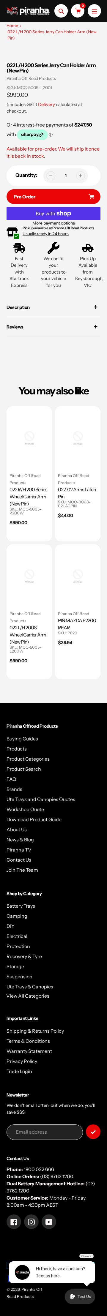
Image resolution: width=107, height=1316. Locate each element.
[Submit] (93, 1131)
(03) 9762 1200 (56, 1176)
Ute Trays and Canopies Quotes (41, 799)
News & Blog (20, 840)
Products (17, 749)
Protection (18, 946)
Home (12, 25)
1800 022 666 (39, 1169)
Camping (17, 916)
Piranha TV (19, 850)
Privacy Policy (22, 1061)
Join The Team (22, 870)
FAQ (11, 779)
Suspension (19, 977)
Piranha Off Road (73, 613)
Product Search (24, 769)
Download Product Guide (34, 819)
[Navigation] (94, 11)
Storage (15, 966)
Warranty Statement (29, 1051)
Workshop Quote (25, 809)
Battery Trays (21, 906)
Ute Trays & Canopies (30, 987)
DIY (11, 926)
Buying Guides (22, 739)
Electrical (17, 936)
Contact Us (19, 860)
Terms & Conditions (28, 1041)
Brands (14, 789)
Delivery (46, 104)
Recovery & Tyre (24, 956)
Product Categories (28, 759)
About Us (17, 829)
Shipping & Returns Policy (35, 1031)
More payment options (53, 223)
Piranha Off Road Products (31, 78)
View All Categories (27, 996)
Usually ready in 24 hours (46, 233)
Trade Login (19, 1071)
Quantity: (26, 175)
